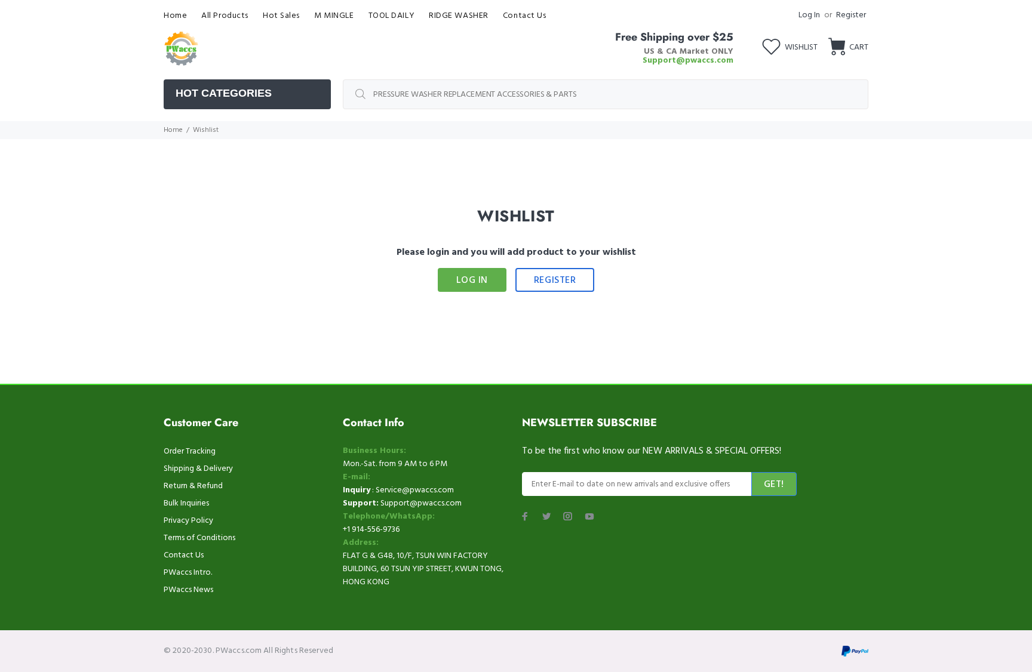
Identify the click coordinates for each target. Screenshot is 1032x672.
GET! (774, 484)
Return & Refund (193, 486)
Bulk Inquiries (186, 503)
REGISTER (555, 280)
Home (173, 130)
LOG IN (472, 280)
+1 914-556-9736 (371, 530)
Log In (809, 15)
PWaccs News (188, 590)
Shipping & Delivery (198, 469)
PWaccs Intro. (188, 572)
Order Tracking (190, 451)
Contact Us (184, 555)
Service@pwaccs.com (415, 490)
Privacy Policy (188, 521)
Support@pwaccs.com (688, 60)
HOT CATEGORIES (224, 93)
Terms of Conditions (199, 538)
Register (851, 15)
